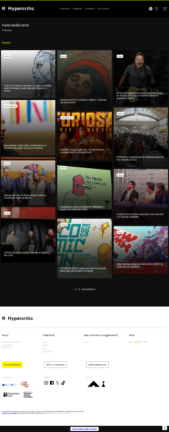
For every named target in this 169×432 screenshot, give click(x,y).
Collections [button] (49, 335)
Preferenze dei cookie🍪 (9, 413)
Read (45, 342)
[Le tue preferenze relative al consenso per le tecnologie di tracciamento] (164, 427)
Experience (47, 352)
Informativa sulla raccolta (84, 429)
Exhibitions (90, 9)
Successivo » (89, 289)
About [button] (5, 335)
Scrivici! (87, 342)
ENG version (103, 9)
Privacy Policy (58, 413)
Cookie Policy (67, 413)
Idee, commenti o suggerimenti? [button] (101, 335)
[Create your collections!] (12, 365)
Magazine (77, 9)
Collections (65, 9)
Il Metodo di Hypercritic (11, 342)
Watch (45, 345)
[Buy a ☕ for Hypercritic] (55, 365)
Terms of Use (49, 413)
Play (44, 348)
